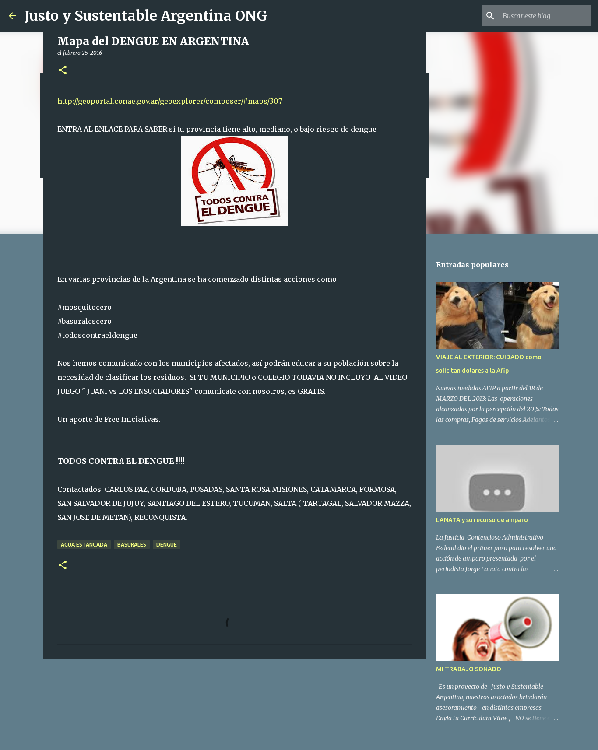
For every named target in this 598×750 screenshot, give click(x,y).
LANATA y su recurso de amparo (482, 519)
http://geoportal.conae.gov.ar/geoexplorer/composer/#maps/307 (169, 101)
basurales (131, 544)
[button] (62, 71)
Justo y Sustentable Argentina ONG (146, 16)
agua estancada (84, 544)
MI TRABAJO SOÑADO (468, 669)
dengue (166, 544)
